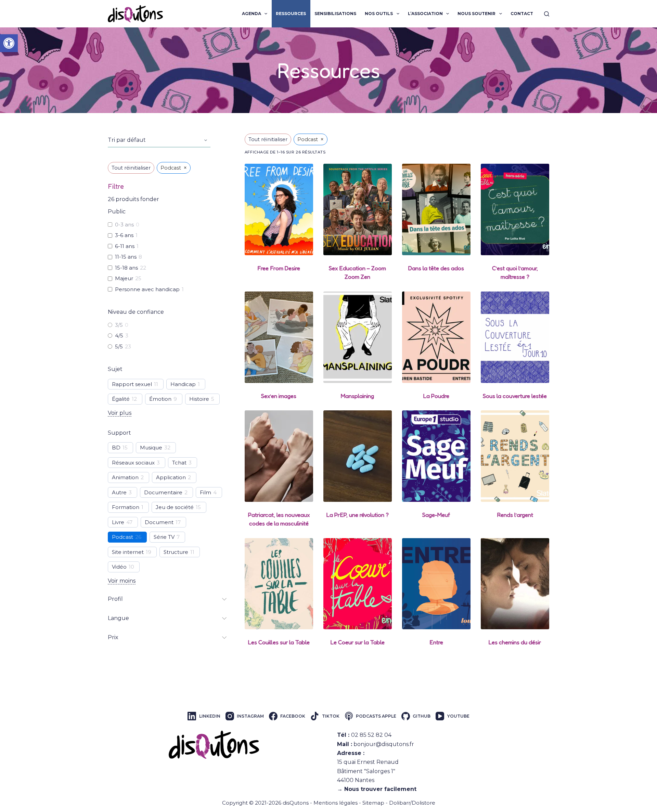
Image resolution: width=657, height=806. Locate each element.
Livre (118, 522)
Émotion (160, 399)
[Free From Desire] (279, 209)
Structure (176, 552)
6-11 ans (124, 246)
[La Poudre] (436, 337)
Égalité (121, 399)
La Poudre (436, 395)
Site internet (128, 552)
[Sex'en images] (279, 337)
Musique (151, 447)
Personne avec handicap (147, 289)
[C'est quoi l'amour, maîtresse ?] (515, 209)
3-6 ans (124, 235)
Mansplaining (357, 395)
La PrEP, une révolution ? (357, 514)
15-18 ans (126, 267)
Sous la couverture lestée (515, 395)
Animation (125, 477)
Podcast (122, 537)
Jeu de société (175, 507)
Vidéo (119, 566)
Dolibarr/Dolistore (412, 802)
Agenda (251, 13)
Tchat (179, 462)
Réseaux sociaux (133, 462)
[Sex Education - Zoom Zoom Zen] (357, 209)
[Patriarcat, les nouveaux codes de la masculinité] (279, 456)
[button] (9, 43)
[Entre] (436, 584)
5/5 (119, 346)
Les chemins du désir (515, 642)
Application (171, 477)
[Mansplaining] (357, 337)
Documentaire (163, 492)
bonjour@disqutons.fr (383, 744)
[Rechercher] (546, 13)
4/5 (119, 335)
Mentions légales (335, 802)
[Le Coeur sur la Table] (357, 584)
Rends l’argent (515, 514)
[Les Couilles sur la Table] (279, 584)
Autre (119, 492)
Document (159, 522)
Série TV (164, 537)
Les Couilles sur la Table (279, 642)
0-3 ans (124, 224)
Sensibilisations (335, 13)
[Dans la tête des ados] (436, 209)
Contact (522, 13)
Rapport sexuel (132, 384)
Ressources (291, 13)
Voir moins (122, 581)
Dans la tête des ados (436, 268)
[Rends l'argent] (515, 456)
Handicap (183, 384)
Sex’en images (278, 395)
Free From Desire (278, 268)
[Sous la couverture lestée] (515, 337)
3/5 (119, 325)
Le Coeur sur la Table (358, 642)
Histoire (199, 399)
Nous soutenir (476, 13)
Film (205, 492)
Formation (125, 507)
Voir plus (119, 413)
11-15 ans (126, 256)
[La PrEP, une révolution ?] (357, 456)
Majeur (124, 278)
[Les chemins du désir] (515, 584)
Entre (436, 642)
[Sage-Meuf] (436, 456)
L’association (425, 13)
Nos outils (379, 13)
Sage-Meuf (436, 514)
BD (116, 447)
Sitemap (373, 802)
